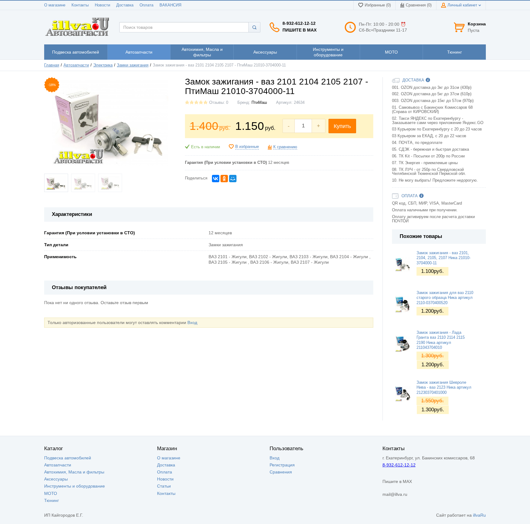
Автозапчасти (76, 65)
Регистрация (282, 464)
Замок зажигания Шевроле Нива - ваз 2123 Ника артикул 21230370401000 (444, 387)
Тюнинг (51, 500)
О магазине (54, 5)
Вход (192, 322)
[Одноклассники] (224, 178)
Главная (51, 65)
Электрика (103, 65)
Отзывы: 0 (218, 102)
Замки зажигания (132, 65)
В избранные (247, 147)
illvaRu (479, 515)
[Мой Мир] (232, 178)
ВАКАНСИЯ (170, 5)
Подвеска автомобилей (67, 457)
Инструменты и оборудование (74, 486)
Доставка (124, 5)
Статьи (164, 486)
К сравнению (285, 147)
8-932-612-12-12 (299, 23)
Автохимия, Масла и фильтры (74, 471)
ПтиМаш (259, 102)
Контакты (80, 5)
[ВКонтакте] (215, 178)
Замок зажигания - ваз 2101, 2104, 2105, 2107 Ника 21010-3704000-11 (443, 258)
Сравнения (281, 471)
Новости (102, 5)
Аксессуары (56, 479)
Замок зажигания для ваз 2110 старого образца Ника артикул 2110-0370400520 (445, 298)
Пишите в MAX (299, 30)
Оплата (146, 5)
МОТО (50, 493)
